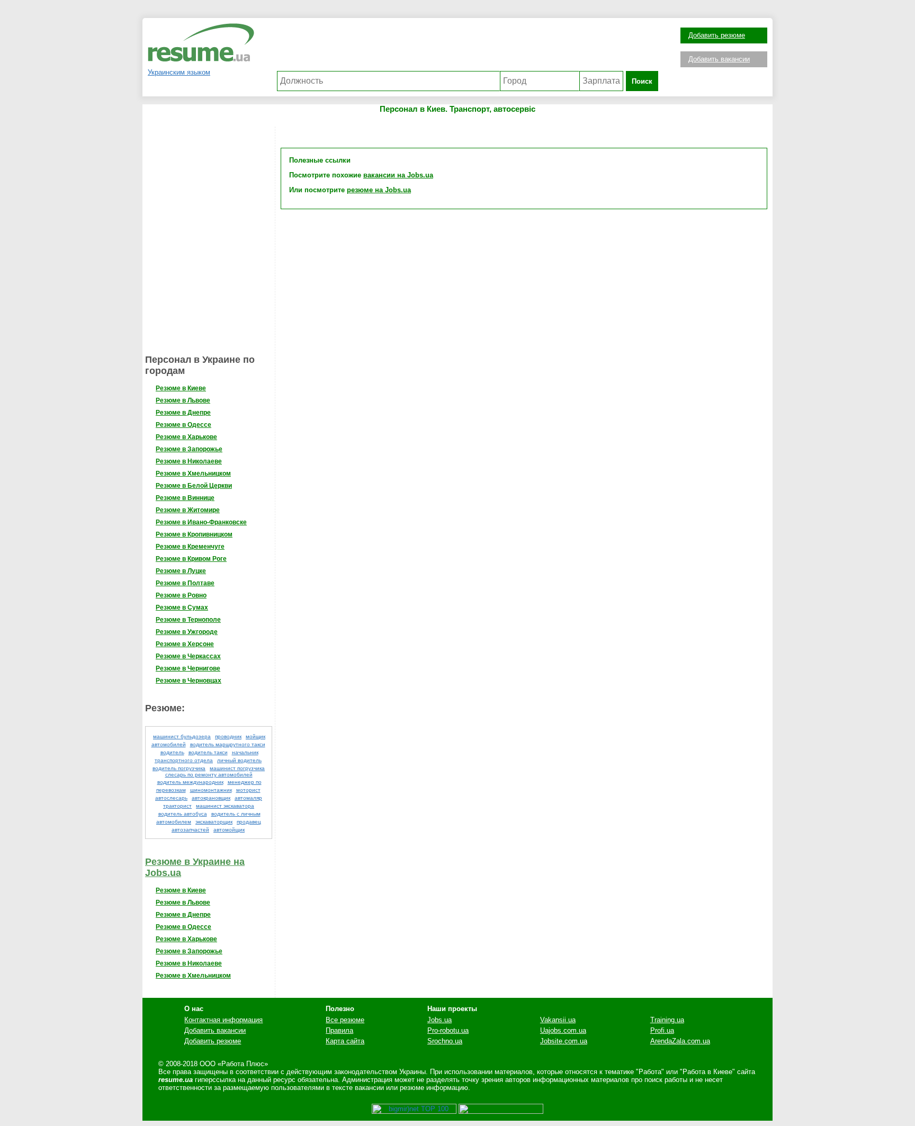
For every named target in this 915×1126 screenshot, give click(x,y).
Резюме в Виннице (185, 498)
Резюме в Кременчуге (190, 546)
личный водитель (239, 760)
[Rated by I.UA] (501, 1111)
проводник (228, 736)
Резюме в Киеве (181, 388)
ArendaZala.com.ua (680, 1041)
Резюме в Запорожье (189, 449)
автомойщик (229, 830)
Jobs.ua (439, 1020)
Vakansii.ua (558, 1020)
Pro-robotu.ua (448, 1030)
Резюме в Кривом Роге (191, 558)
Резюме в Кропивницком (194, 534)
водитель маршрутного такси (227, 744)
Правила (339, 1030)
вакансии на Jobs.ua (398, 175)
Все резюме (345, 1020)
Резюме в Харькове (186, 437)
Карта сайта (345, 1041)
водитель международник (190, 782)
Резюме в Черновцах (188, 680)
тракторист (177, 806)
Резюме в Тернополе (188, 619)
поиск (642, 81)
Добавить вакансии (719, 59)
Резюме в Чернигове (188, 668)
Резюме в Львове (183, 400)
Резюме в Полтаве (185, 583)
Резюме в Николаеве (189, 461)
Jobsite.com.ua (563, 1041)
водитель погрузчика (178, 768)
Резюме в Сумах (182, 607)
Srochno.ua (444, 1041)
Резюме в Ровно (181, 595)
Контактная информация (223, 1020)
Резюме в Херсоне (185, 644)
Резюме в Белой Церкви (194, 485)
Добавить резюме (716, 35)
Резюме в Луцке (181, 571)
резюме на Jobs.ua (379, 190)
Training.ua (667, 1020)
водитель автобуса (182, 814)
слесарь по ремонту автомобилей (209, 775)
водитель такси (208, 752)
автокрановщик (211, 798)
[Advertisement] (467, 47)
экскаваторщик (213, 822)
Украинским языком (179, 72)
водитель (172, 752)
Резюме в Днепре (183, 412)
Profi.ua (662, 1030)
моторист (248, 790)
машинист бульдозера (182, 736)
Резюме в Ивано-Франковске (201, 522)
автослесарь (171, 798)
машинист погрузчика (237, 768)
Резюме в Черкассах (188, 656)
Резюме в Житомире (188, 510)
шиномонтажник (211, 790)
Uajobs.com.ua (563, 1030)
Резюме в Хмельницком (193, 473)
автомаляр (248, 798)
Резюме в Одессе (183, 424)
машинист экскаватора (225, 806)
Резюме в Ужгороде (187, 632)
